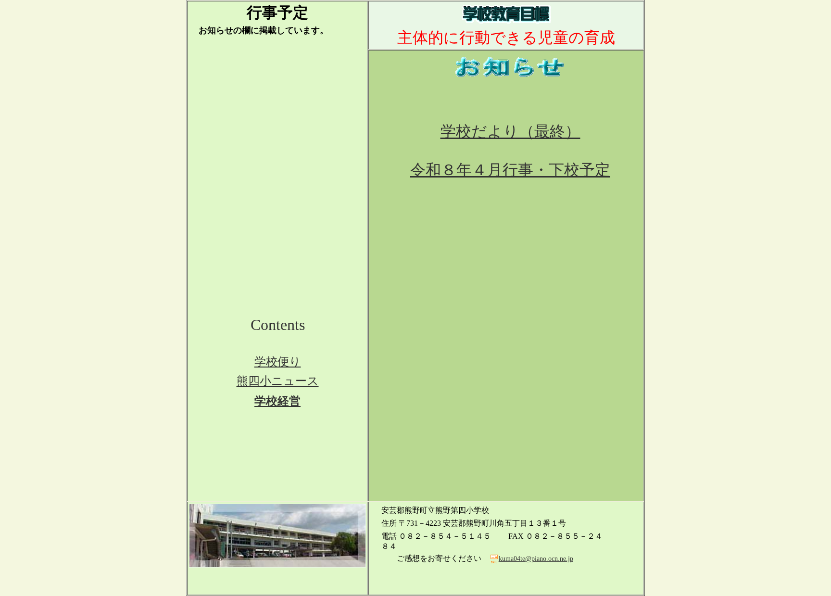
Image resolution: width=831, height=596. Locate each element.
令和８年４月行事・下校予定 (510, 169)
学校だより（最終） (510, 131)
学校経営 (277, 401)
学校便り (277, 361)
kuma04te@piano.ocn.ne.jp (536, 558)
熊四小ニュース (278, 381)
